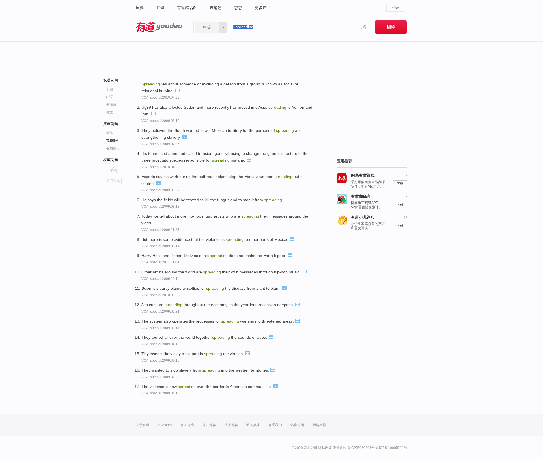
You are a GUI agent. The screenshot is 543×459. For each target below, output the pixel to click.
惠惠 (238, 7)
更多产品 (263, 7)
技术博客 (231, 425)
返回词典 (113, 181)
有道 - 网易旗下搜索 (159, 27)
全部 (109, 89)
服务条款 (339, 448)
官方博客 (209, 425)
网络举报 (319, 425)
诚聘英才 (253, 425)
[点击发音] (177, 90)
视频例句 (113, 148)
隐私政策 (325, 448)
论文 (109, 112)
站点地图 (297, 425)
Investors (165, 425)
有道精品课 (187, 7)
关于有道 (142, 425)
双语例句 (110, 80)
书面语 (111, 105)
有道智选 (187, 425)
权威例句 (110, 160)
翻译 (160, 7)
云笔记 (215, 7)
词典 (140, 7)
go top (113, 170)
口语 (109, 97)
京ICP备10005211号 (391, 448)
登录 (395, 7)
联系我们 (275, 425)
